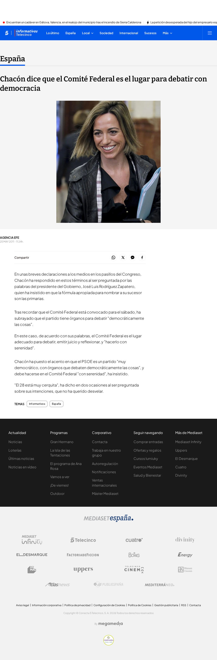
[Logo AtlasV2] (57, 584)
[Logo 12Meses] (185, 569)
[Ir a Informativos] (26, 33)
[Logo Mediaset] (108, 520)
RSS (183, 605)
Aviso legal (22, 605)
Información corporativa (46, 605)
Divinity (181, 475)
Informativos (37, 404)
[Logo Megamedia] (111, 623)
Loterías (14, 450)
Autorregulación (105, 463)
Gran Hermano (62, 442)
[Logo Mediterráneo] (159, 584)
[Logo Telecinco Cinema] (134, 569)
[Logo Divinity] (185, 540)
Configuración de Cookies (109, 605)
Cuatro (180, 467)
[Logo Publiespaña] (108, 584)
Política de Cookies (139, 605)
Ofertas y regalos (147, 450)
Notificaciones (104, 472)
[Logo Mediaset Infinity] (32, 540)
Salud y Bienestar (147, 475)
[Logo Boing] (134, 555)
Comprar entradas (148, 442)
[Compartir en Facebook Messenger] (132, 258)
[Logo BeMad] (32, 569)
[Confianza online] (108, 644)
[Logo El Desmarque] (32, 554)
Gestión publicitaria (166, 605)
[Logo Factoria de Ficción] (83, 555)
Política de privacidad (77, 605)
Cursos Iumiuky (146, 458)
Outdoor (57, 493)
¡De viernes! (59, 485)
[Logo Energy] (185, 555)
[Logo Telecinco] (83, 540)
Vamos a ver (59, 476)
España (12, 58)
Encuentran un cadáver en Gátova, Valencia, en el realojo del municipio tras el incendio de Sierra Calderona (73, 22)
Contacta (99, 442)
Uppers (181, 450)
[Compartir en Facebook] (142, 258)
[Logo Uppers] (83, 569)
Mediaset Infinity (188, 442)
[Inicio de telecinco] (6, 33)
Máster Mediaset (105, 493)
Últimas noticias (21, 458)
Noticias (15, 442)
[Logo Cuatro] (134, 540)
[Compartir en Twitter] (123, 258)
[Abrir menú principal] (210, 33)
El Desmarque (186, 458)
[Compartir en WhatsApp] (113, 258)
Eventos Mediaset (148, 467)
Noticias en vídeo (22, 467)
